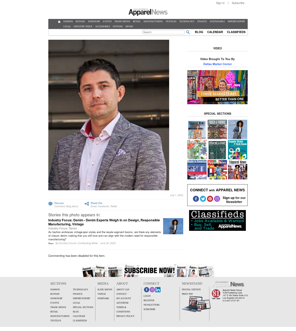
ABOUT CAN (122, 289)
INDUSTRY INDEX (83, 26)
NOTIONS (118, 26)
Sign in (220, 3)
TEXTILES (171, 21)
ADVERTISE (122, 303)
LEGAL (67, 26)
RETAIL (137, 21)
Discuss (59, 203)
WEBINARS (103, 298)
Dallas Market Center (217, 64)
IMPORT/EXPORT (236, 21)
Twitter (113, 206)
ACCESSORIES (102, 26)
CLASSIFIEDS (236, 32)
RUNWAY (80, 21)
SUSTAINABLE (217, 21)
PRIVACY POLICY (125, 316)
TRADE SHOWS (122, 21)
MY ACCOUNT (123, 298)
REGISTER (149, 300)
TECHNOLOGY (187, 21)
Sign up (229, 197)
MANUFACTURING (153, 21)
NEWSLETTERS (151, 305)
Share (51, 243)
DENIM (129, 26)
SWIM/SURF (94, 21)
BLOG (199, 32)
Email (94, 206)
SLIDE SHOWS (104, 289)
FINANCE (202, 21)
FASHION (68, 21)
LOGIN (147, 296)
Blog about (72, 206)
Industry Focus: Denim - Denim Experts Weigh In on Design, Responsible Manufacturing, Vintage (104, 222)
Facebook (103, 206)
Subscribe (238, 3)
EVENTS (107, 21)
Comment (59, 206)
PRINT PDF (187, 294)
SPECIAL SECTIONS (83, 307)
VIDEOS (101, 294)
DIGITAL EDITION (191, 289)
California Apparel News (148, 12)
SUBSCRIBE (149, 309)
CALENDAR (215, 32)
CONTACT (121, 294)
